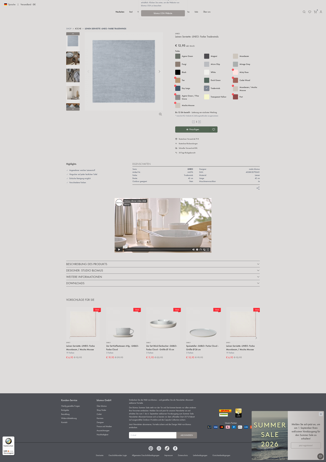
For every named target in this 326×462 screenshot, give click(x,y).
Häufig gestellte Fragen (70, 406)
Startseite (99, 455)
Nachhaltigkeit (102, 434)
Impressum (168, 455)
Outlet (99, 414)
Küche (78, 28)
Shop (68, 28)
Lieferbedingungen (200, 455)
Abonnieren (187, 435)
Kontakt (64, 422)
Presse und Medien (104, 426)
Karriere (100, 418)
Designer (100, 422)
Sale (196, 11)
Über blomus (102, 406)
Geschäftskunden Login (117, 455)
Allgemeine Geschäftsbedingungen (145, 455)
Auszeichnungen (103, 430)
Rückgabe (65, 410)
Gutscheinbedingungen (221, 455)
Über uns (206, 11)
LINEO (177, 33)
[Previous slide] (73, 33)
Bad (130, 11)
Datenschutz (183, 455)
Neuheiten (120, 11)
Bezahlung (65, 414)
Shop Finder (101, 410)
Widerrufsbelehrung (69, 418)
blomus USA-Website (163, 13)
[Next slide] (73, 109)
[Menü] (12, 438)
